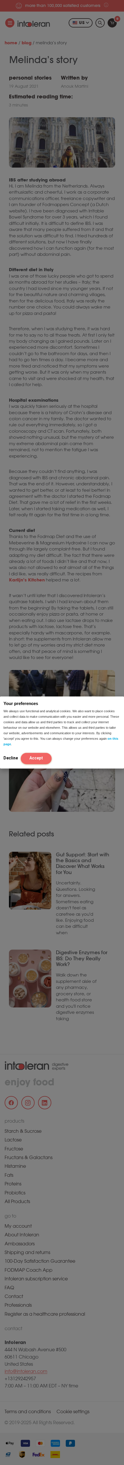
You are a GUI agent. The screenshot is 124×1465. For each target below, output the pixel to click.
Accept (36, 758)
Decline (10, 758)
